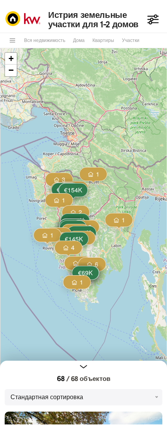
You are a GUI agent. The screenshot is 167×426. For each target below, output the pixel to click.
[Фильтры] (153, 19)
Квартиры (103, 40)
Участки (130, 40)
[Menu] (12, 40)
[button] (73, 240)
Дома (79, 40)
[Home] (24, 19)
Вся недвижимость (44, 40)
